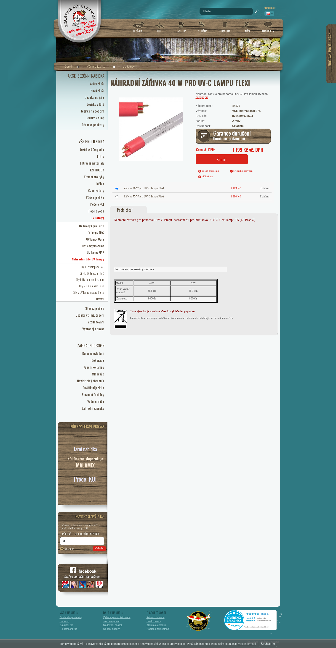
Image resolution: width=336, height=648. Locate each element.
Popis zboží (124, 210)
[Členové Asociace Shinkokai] (199, 621)
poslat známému (210, 170)
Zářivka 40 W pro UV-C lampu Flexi (144, 188)
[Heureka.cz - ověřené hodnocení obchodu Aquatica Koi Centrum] (253, 628)
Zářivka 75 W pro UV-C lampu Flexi (144, 196)
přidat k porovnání (243, 170)
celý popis (202, 97)
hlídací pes (207, 176)
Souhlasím (268, 643)
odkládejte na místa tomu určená (216, 318)
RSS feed (69, 549)
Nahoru (289, 624)
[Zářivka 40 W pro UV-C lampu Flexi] (139, 116)
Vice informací (247, 643)
